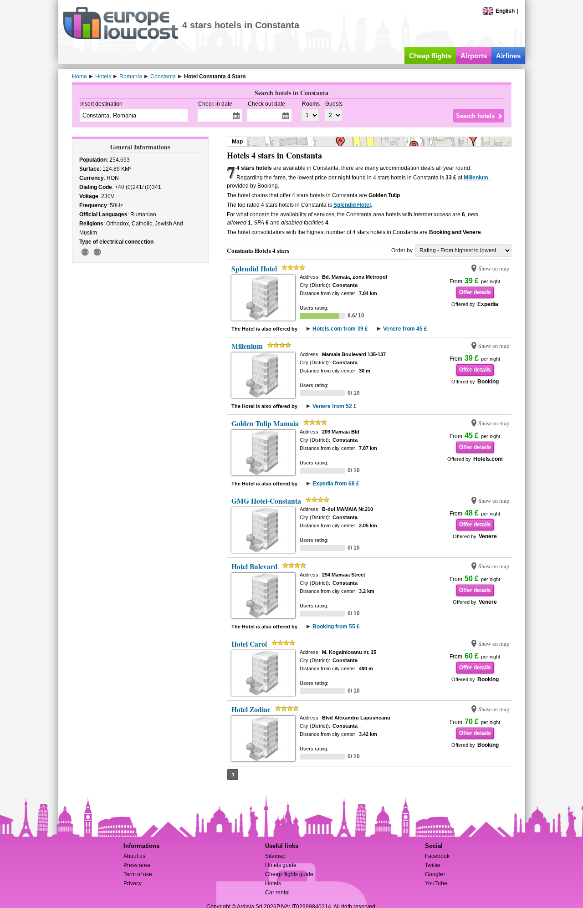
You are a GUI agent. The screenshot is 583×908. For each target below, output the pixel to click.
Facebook (437, 856)
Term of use (137, 874)
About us (134, 856)
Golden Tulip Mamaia (265, 423)
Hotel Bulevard (254, 566)
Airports (473, 56)
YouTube (436, 883)
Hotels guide (281, 865)
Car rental (277, 892)
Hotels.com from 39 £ (340, 329)
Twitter (433, 865)
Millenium (476, 177)
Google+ (435, 874)
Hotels (273, 883)
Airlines (508, 56)
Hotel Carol (249, 644)
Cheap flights (430, 56)
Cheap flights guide (289, 874)
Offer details (475, 292)
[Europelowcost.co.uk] (120, 37)
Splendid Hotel (352, 205)
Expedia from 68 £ (335, 483)
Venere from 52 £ (334, 406)
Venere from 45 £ (405, 329)
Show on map (493, 268)
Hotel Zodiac (251, 709)
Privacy (132, 883)
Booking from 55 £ (336, 626)
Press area (136, 865)
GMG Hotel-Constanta (266, 501)
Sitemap (275, 856)
